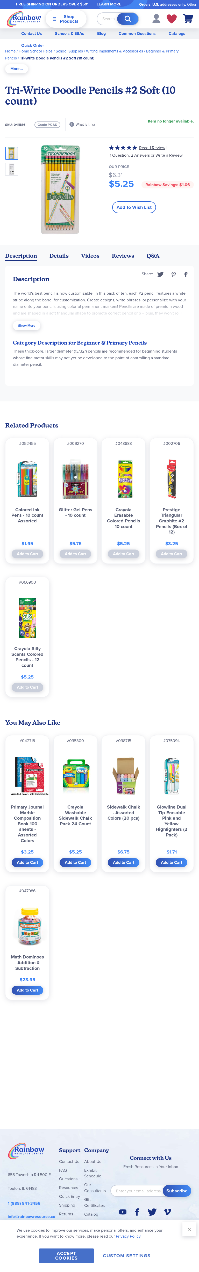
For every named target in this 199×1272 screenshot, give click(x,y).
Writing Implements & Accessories (114, 51)
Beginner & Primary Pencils (112, 343)
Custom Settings (127, 1255)
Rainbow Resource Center (26, 1152)
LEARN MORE (109, 4)
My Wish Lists (172, 19)
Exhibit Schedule (92, 1173)
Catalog (91, 1214)
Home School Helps (36, 51)
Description (21, 256)
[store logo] (24, 18)
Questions (68, 1179)
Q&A (153, 256)
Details (59, 256)
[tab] (16, 68)
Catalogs (177, 33)
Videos (90, 256)
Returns (66, 1214)
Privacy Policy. (128, 1236)
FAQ (63, 1170)
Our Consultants (95, 1188)
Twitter (160, 274)
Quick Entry (69, 1196)
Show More (26, 325)
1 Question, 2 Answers (130, 155)
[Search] (127, 19)
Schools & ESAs (69, 33)
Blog (101, 33)
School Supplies (69, 51)
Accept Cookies (66, 1255)
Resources (68, 1188)
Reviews (123, 256)
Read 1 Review (152, 148)
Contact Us (31, 33)
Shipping (67, 1205)
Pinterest (173, 274)
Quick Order (32, 45)
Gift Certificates (94, 1202)
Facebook (186, 274)
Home (10, 51)
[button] (156, 18)
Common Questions (137, 33)
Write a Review (169, 155)
